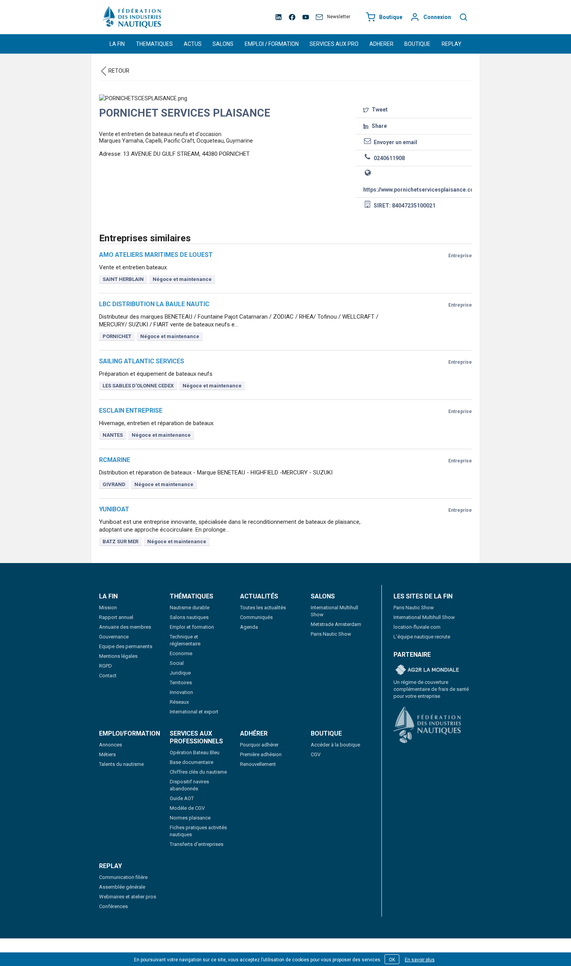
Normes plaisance (190, 818)
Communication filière (123, 877)
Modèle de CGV (187, 808)
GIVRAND (114, 484)
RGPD (105, 666)
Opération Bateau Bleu (194, 752)
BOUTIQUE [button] (417, 44)
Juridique (180, 673)
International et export (194, 712)
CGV (315, 754)
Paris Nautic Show (331, 634)
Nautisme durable (189, 607)
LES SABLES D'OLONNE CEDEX (138, 386)
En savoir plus (420, 960)
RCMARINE (114, 460)
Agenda (249, 627)
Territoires (181, 682)
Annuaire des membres (125, 627)
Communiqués (256, 617)
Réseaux (179, 702)
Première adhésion (261, 754)
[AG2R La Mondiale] (427, 670)
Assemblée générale (122, 887)
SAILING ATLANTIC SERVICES (141, 361)
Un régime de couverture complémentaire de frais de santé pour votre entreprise (431, 689)
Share (379, 126)
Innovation (181, 692)
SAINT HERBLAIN (123, 279)
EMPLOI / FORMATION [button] (272, 44)
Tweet (379, 109)
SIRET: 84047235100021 (404, 205)
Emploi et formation (192, 627)
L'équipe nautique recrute (421, 637)
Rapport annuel (116, 617)
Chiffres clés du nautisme (198, 772)
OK (392, 960)
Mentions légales (118, 656)
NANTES (113, 435)
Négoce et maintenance (182, 279)
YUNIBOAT (114, 509)
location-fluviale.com (416, 627)
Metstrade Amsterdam (336, 624)
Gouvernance (114, 637)
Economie (181, 653)
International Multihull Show (424, 617)
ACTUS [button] (193, 44)
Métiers (107, 754)
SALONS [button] (222, 44)
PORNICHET (117, 336)
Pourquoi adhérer (259, 745)
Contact (108, 675)
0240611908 (389, 158)
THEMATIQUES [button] (154, 44)
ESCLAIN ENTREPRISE (130, 410)
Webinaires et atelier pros (127, 897)
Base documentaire (191, 762)
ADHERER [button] (381, 44)
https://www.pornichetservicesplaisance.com (415, 190)
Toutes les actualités (263, 607)
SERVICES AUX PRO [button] (334, 44)
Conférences (113, 906)
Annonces (110, 745)
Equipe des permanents (125, 646)
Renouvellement (258, 764)
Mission (108, 607)
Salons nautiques (189, 617)
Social (177, 663)
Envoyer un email (395, 142)
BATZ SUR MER (120, 541)
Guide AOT (182, 798)
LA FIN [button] (117, 44)
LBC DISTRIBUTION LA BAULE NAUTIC (154, 304)
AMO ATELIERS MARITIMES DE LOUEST (156, 254)
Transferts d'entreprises (196, 844)
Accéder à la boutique (335, 745)
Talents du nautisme (121, 764)
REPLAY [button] (451, 44)
